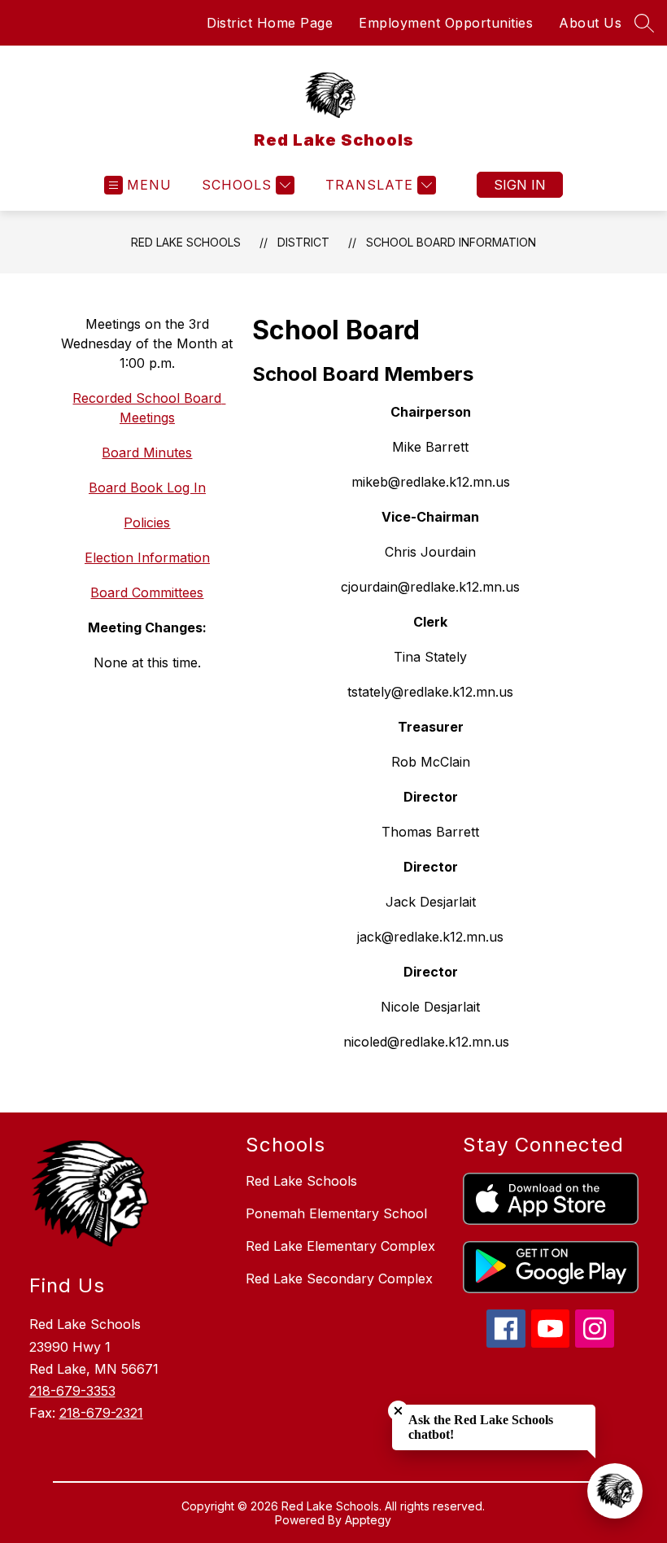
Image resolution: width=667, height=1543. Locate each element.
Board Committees (146, 592)
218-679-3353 (72, 1391)
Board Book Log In (147, 487)
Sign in (520, 185)
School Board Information (451, 242)
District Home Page (270, 23)
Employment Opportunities (446, 23)
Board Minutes (147, 452)
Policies (147, 522)
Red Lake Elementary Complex (340, 1246)
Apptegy (368, 1520)
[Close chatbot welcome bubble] (398, 1411)
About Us (590, 23)
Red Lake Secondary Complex (339, 1278)
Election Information (147, 557)
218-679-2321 (101, 1413)
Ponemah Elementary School (336, 1213)
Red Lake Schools (186, 242)
